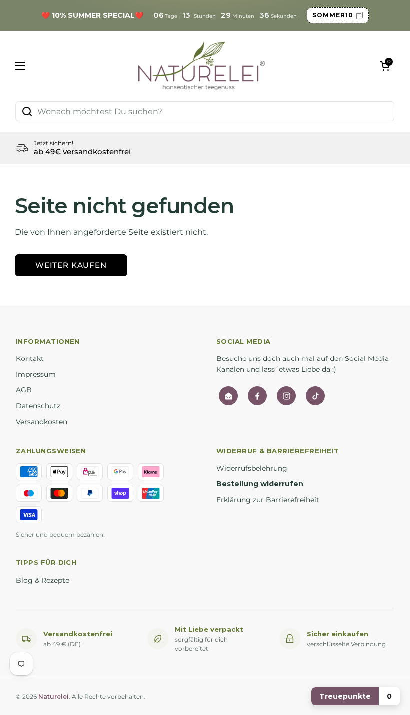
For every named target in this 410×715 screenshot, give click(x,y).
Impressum (36, 374)
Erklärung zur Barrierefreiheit (268, 499)
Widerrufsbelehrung (252, 468)
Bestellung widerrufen (260, 483)
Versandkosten (42, 421)
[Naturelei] (202, 66)
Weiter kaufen (71, 265)
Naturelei (53, 696)
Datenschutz (38, 405)
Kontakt (30, 358)
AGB (24, 389)
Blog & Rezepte (43, 580)
